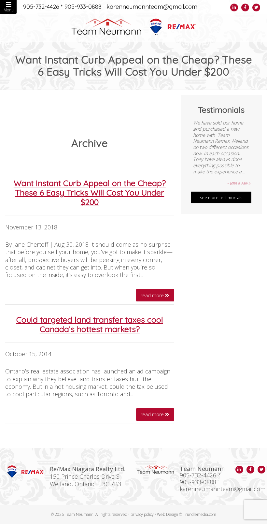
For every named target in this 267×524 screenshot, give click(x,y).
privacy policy (142, 514)
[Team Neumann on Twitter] (256, 7)
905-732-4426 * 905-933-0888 (62, 7)
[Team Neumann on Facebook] (245, 7)
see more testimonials (221, 197)
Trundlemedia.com (199, 514)
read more (153, 295)
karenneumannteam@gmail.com (151, 7)
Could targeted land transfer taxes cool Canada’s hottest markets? (89, 324)
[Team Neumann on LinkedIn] (234, 7)
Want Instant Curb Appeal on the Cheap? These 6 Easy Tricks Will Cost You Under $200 (90, 192)
